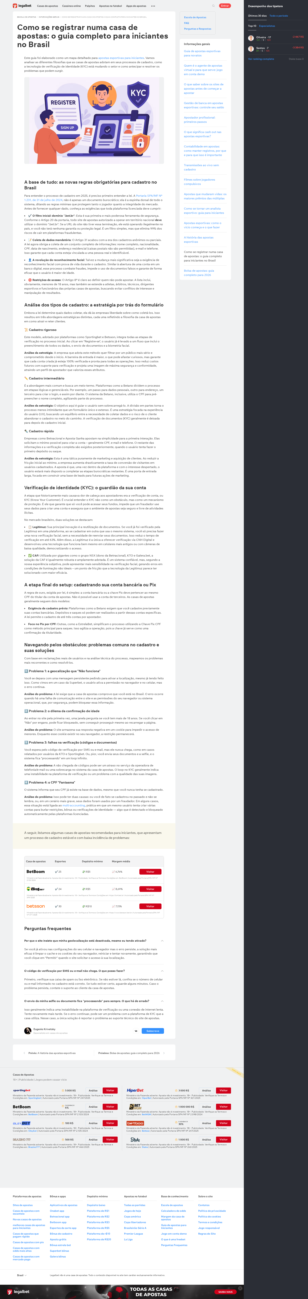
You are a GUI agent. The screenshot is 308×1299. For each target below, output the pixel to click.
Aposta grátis (58, 1239)
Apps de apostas (136, 5)
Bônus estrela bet (60, 1245)
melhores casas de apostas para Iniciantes (29, 1227)
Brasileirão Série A (135, 1228)
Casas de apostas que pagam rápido (26, 1235)
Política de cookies (209, 1216)
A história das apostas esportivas (52, 1053)
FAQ (186, 23)
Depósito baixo (96, 1205)
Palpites (90, 5)
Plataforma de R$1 (98, 1210)
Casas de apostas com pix (28, 1242)
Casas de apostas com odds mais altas (26, 1249)
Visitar (150, 889)
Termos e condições (210, 1222)
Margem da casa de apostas (172, 1218)
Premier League (133, 1233)
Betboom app (58, 1222)
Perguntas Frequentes (174, 1245)
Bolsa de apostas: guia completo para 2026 (129, 1053)
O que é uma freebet (173, 1239)
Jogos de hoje (132, 1210)
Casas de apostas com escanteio (26, 1212)
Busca (213, 5)
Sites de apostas (23, 1205)
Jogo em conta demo (174, 1233)
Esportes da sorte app (63, 1228)
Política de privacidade (212, 1210)
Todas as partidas (134, 1205)
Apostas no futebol (110, 5)
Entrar (225, 5)
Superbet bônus (59, 1250)
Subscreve (153, 1031)
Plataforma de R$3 (98, 1222)
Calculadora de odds (173, 1210)
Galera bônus (58, 1256)
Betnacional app (60, 1216)
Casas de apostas (47, 5)
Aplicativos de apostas (63, 1205)
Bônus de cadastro (61, 1233)
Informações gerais (49, 17)
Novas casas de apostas (27, 1219)
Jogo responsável (209, 1228)
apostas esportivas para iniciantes (121, 58)
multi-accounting (74, 805)
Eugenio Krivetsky (44, 1029)
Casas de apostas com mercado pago (26, 1258)
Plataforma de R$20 (99, 1239)
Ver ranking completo (261, 58)
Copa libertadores (135, 1222)
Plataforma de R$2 (98, 1216)
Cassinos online (71, 5)
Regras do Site (207, 1233)
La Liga (128, 1239)
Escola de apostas (172, 1205)
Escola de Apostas (26, 17)
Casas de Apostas (23, 1074)
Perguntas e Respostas (197, 28)
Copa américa (132, 1216)
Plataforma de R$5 (98, 1228)
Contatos (203, 1205)
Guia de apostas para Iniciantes (173, 1227)
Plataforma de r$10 (98, 1233)
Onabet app (57, 1210)
